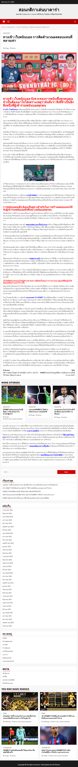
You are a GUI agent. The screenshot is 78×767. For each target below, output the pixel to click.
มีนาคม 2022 (7, 570)
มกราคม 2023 (7, 537)
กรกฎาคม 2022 (8, 556)
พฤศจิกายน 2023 (8, 527)
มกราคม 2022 (7, 576)
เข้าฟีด (5, 677)
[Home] (4, 21)
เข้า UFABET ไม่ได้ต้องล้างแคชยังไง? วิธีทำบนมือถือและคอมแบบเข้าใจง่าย (27, 488)
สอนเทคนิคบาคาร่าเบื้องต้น (39, 446)
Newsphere (45, 765)
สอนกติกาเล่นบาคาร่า (39, 9)
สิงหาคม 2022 (7, 553)
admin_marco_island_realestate (14, 419)
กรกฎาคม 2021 (8, 596)
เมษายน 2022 (7, 566)
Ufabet (5, 638)
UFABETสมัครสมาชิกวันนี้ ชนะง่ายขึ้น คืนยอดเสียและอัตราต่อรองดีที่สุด (26, 498)
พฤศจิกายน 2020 (8, 623)
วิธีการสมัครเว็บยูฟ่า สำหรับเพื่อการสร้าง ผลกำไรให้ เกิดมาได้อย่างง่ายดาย (20, 372)
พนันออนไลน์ (6, 33)
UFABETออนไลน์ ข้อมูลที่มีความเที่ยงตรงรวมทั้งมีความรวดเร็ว (57, 372)
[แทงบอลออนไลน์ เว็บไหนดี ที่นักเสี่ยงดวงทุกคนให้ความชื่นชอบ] (64, 395)
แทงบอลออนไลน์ (8, 661)
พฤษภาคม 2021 (8, 603)
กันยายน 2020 (7, 626)
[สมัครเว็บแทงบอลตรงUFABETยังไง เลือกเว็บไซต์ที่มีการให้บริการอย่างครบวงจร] (58, 735)
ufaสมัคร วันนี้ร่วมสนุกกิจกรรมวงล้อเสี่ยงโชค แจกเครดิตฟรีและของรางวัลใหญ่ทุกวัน (30, 485)
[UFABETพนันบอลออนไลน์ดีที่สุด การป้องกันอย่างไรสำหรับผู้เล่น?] (13, 395)
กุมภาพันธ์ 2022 (8, 573)
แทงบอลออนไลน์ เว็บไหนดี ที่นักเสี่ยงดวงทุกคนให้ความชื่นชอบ (64, 412)
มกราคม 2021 (7, 616)
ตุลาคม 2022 (7, 546)
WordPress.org (7, 683)
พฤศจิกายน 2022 (8, 543)
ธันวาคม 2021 (7, 580)
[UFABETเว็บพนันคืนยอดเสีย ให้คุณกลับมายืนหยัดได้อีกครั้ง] (20, 735)
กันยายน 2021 (7, 589)
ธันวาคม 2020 (7, 619)
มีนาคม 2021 (7, 609)
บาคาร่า (5, 655)
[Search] (75, 22)
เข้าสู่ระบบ (6, 673)
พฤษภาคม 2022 (8, 563)
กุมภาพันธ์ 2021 (8, 613)
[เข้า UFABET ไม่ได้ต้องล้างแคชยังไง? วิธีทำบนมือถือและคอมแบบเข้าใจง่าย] (58, 701)
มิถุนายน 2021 (7, 599)
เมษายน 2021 (7, 606)
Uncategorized (7, 641)
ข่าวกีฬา (5, 645)
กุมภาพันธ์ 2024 (8, 517)
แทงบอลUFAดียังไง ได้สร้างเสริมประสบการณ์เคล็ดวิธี (38, 411)
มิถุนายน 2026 (7, 513)
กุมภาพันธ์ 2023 (8, 533)
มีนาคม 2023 (7, 530)
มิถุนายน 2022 (7, 560)
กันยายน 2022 (7, 550)
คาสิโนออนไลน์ (8, 651)
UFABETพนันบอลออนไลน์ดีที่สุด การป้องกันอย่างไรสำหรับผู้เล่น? (13, 412)
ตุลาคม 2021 (7, 586)
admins (13, 48)
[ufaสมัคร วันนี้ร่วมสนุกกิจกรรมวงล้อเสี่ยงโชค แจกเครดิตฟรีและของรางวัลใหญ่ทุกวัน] (20, 701)
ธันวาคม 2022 (7, 540)
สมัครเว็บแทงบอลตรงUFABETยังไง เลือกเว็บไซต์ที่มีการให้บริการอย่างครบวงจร (28, 495)
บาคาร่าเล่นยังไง (33, 431)
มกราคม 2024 (7, 520)
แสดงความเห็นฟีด (9, 680)
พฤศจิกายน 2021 (8, 583)
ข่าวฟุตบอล (6, 648)
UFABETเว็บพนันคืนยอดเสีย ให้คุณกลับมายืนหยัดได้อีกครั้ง (22, 491)
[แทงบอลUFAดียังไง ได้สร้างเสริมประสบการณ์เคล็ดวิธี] (39, 395)
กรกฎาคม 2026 (8, 510)
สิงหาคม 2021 (7, 593)
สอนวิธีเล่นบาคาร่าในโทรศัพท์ (51, 455)
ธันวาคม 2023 (7, 523)
